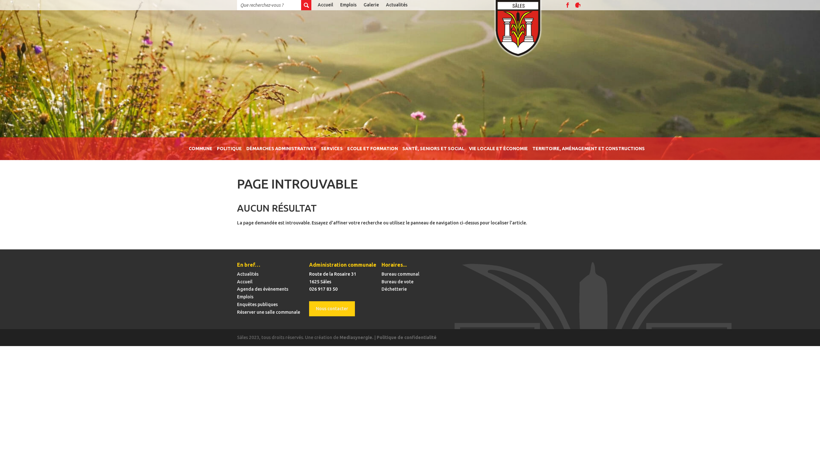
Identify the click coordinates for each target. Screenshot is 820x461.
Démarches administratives (281, 148)
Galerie (371, 5)
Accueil (325, 5)
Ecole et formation (372, 148)
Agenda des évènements (262, 289)
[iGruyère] (578, 5)
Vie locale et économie (498, 148)
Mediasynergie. (356, 337)
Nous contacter (332, 308)
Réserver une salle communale (268, 312)
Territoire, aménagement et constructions (588, 148)
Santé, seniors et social (433, 148)
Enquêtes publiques (257, 304)
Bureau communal (400, 274)
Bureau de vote (397, 281)
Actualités (396, 5)
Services (332, 148)
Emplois (348, 5)
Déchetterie (394, 289)
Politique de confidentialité (407, 337)
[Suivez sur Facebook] (567, 5)
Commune (200, 148)
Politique (229, 148)
